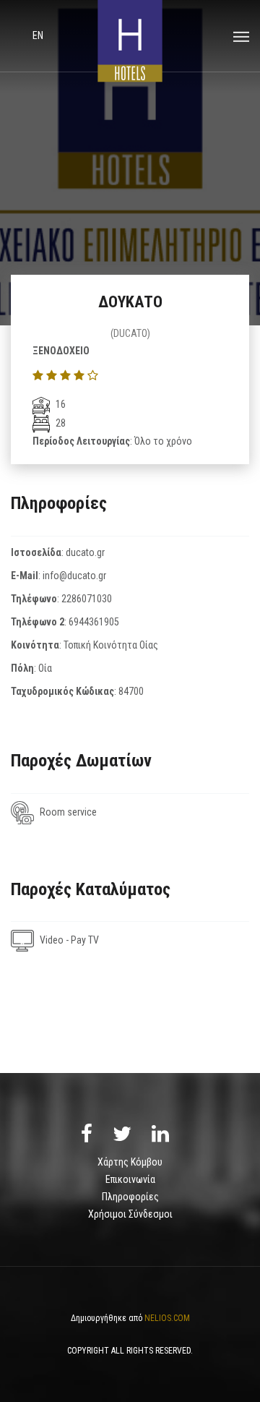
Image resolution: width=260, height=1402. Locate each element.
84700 (131, 691)
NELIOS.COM (167, 1318)
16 (59, 404)
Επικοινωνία (130, 1179)
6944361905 (94, 622)
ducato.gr (85, 552)
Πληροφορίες (130, 1196)
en (37, 35)
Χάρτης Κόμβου (130, 1162)
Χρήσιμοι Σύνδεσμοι (130, 1214)
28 (59, 423)
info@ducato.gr (74, 575)
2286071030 (86, 598)
